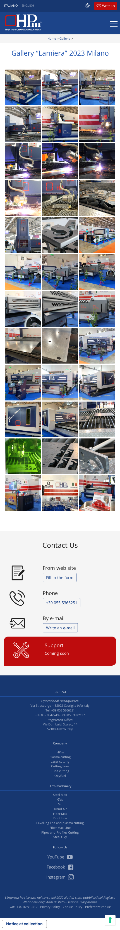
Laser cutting (60, 761)
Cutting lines (60, 766)
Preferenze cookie (98, 907)
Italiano (11, 6)
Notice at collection (24, 923)
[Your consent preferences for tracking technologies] (110, 920)
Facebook (56, 867)
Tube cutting (60, 771)
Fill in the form (59, 577)
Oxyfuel (60, 776)
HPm (60, 752)
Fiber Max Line (60, 827)
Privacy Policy (50, 907)
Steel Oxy (60, 837)
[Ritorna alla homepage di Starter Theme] (23, 22)
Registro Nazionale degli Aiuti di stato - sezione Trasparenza (69, 899)
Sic (60, 804)
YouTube (56, 857)
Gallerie (64, 38)
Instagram (56, 877)
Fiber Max (60, 814)
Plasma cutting (60, 757)
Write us (108, 5)
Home (51, 38)
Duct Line (60, 818)
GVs (60, 799)
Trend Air (60, 809)
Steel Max (60, 795)
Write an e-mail (60, 627)
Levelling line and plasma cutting (60, 823)
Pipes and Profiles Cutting (60, 832)
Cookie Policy (72, 907)
